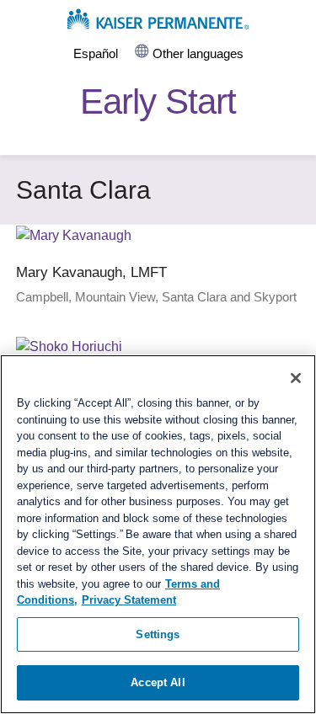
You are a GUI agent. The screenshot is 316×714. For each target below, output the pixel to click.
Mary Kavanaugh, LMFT (91, 272)
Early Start (158, 101)
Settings (157, 634)
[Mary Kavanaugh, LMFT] (73, 234)
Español (95, 54)
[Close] (295, 378)
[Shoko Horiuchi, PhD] (69, 346)
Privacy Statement (129, 600)
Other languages (198, 54)
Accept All (158, 682)
